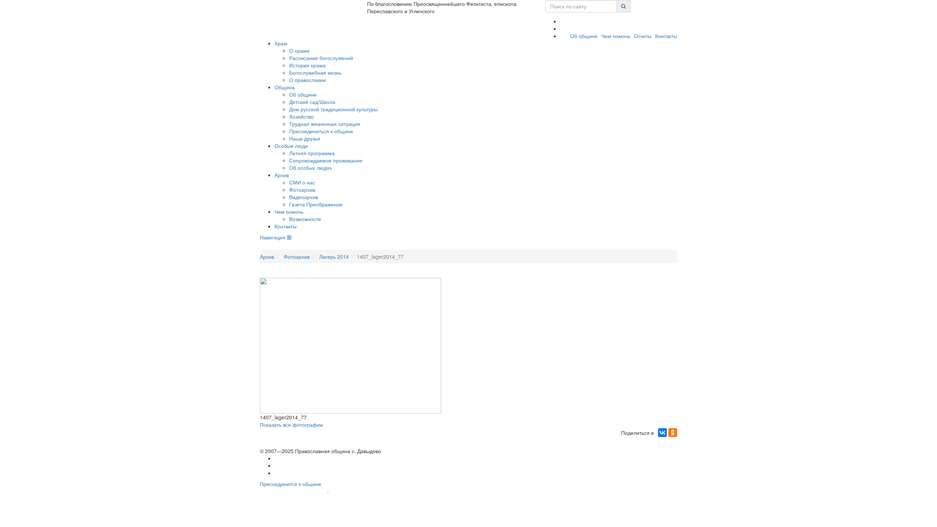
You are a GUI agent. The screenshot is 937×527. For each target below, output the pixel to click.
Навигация (273, 237)
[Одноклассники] (672, 432)
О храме (299, 50)
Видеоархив (303, 197)
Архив (282, 175)
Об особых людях (310, 167)
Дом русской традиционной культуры (333, 109)
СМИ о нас (302, 182)
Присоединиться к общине (321, 131)
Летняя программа (312, 153)
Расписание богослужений (321, 57)
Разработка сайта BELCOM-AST (293, 491)
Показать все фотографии (291, 424)
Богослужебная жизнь (315, 72)
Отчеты (643, 36)
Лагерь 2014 (334, 256)
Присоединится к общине (290, 483)
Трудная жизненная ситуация (324, 123)
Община (285, 87)
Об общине (584, 36)
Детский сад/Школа (312, 101)
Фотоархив (302, 189)
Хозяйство (301, 116)
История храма (307, 65)
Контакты (666, 36)
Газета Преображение (316, 204)
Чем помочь (615, 36)
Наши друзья (304, 138)
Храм (281, 43)
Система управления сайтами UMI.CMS (371, 491)
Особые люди (291, 145)
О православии (307, 79)
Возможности (305, 219)
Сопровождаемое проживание (325, 160)
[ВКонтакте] (662, 432)
